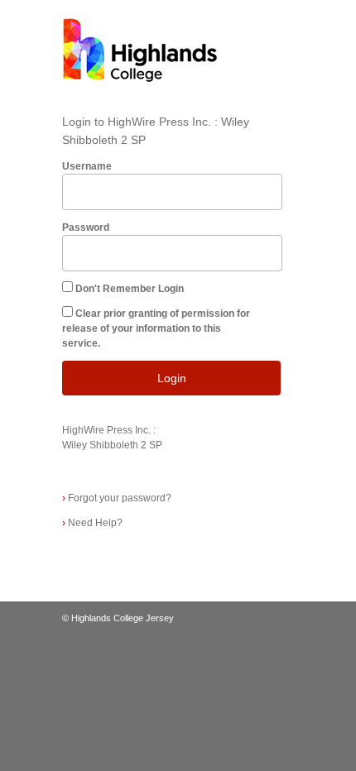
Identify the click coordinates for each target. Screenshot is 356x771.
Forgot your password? (116, 498)
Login (171, 378)
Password (85, 227)
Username (87, 166)
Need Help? (92, 523)
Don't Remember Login (129, 289)
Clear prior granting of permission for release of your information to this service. (156, 328)
